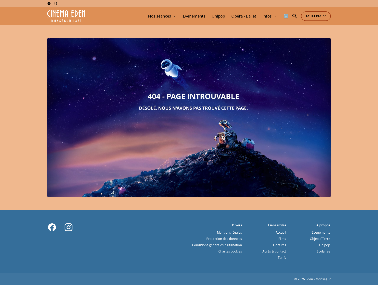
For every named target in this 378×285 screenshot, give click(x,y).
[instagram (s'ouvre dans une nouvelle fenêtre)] (55, 3)
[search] (295, 16)
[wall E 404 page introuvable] (189, 117)
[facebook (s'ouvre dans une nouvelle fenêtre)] (49, 3)
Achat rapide (316, 16)
